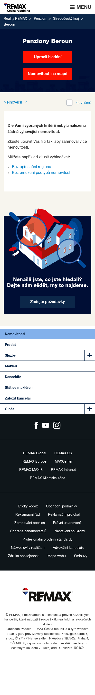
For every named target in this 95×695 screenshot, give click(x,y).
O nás (9, 409)
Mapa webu (57, 556)
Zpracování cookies (29, 523)
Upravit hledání (47, 57)
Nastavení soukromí (70, 531)
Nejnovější (13, 103)
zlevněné (83, 103)
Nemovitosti (15, 334)
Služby (10, 355)
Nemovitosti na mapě (47, 74)
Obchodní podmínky (61, 506)
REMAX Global (34, 453)
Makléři (11, 366)
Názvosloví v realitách (28, 548)
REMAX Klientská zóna (47, 478)
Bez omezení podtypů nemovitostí (41, 173)
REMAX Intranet (63, 470)
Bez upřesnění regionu (31, 167)
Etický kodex (28, 506)
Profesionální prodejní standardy (47, 539)
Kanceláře (13, 377)
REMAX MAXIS (31, 470)
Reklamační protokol (64, 514)
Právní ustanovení (67, 523)
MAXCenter (64, 461)
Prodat (10, 345)
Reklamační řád (27, 514)
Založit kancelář (18, 398)
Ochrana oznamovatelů (28, 531)
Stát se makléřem (19, 388)
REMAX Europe (34, 461)
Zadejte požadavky (47, 302)
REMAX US (63, 453)
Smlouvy (80, 556)
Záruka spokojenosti (23, 556)
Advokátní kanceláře (68, 548)
